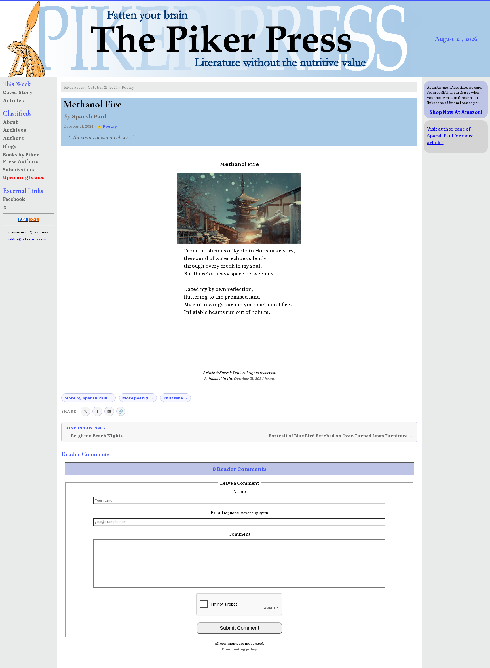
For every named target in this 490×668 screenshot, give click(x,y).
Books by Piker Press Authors (21, 158)
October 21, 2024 (103, 87)
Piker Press (74, 87)
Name (239, 491)
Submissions (18, 169)
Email (239, 512)
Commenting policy (239, 649)
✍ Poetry (107, 126)
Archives (14, 129)
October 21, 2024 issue (254, 378)
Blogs (9, 146)
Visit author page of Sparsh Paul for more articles (450, 135)
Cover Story (18, 92)
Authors (13, 138)
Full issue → (175, 398)
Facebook (14, 198)
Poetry (128, 87)
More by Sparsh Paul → (88, 398)
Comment (239, 533)
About (10, 121)
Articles (13, 100)
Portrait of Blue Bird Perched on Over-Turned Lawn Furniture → (341, 436)
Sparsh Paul (89, 116)
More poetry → (137, 398)
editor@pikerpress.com (28, 238)
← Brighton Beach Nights (94, 436)
